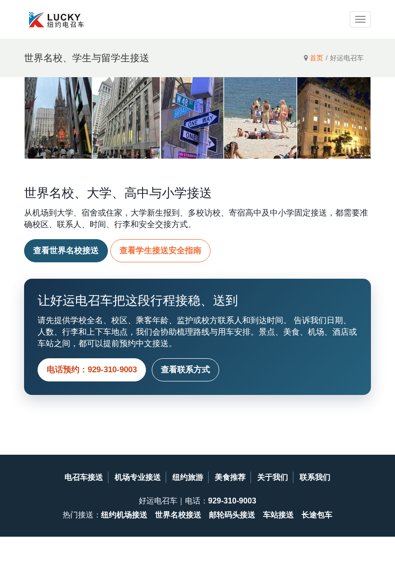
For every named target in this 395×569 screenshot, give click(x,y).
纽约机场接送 (124, 515)
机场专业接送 (138, 477)
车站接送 (278, 515)
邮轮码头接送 (232, 515)
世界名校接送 (178, 515)
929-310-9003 (232, 501)
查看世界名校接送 (66, 250)
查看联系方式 (185, 369)
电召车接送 (84, 477)
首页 (316, 58)
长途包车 (317, 515)
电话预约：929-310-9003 (92, 369)
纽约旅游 (187, 477)
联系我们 (315, 477)
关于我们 (272, 477)
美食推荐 (230, 477)
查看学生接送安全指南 (160, 250)
